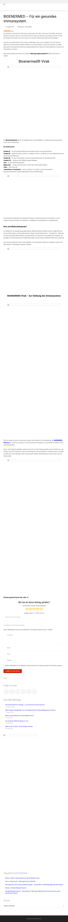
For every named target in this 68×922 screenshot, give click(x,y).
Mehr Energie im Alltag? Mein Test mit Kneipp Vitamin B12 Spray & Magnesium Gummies (30, 710)
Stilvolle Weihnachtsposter (18, 888)
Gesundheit (28, 27)
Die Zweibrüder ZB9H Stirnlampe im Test (16, 721)
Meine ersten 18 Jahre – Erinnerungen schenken (19, 726)
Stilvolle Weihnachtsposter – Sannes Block (17, 891)
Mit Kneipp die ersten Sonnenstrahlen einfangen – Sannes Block (23, 884)
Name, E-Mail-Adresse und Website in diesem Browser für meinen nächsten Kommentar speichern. (33, 665)
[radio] (27, 609)
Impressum (30, 918)
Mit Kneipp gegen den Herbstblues (53, 884)
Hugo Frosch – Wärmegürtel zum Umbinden (23, 881)
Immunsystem (16, 617)
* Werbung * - (21, 27)
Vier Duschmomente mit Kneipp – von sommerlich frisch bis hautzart (25, 704)
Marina (7, 878)
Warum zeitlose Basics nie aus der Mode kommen (19, 715)
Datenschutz (37, 918)
